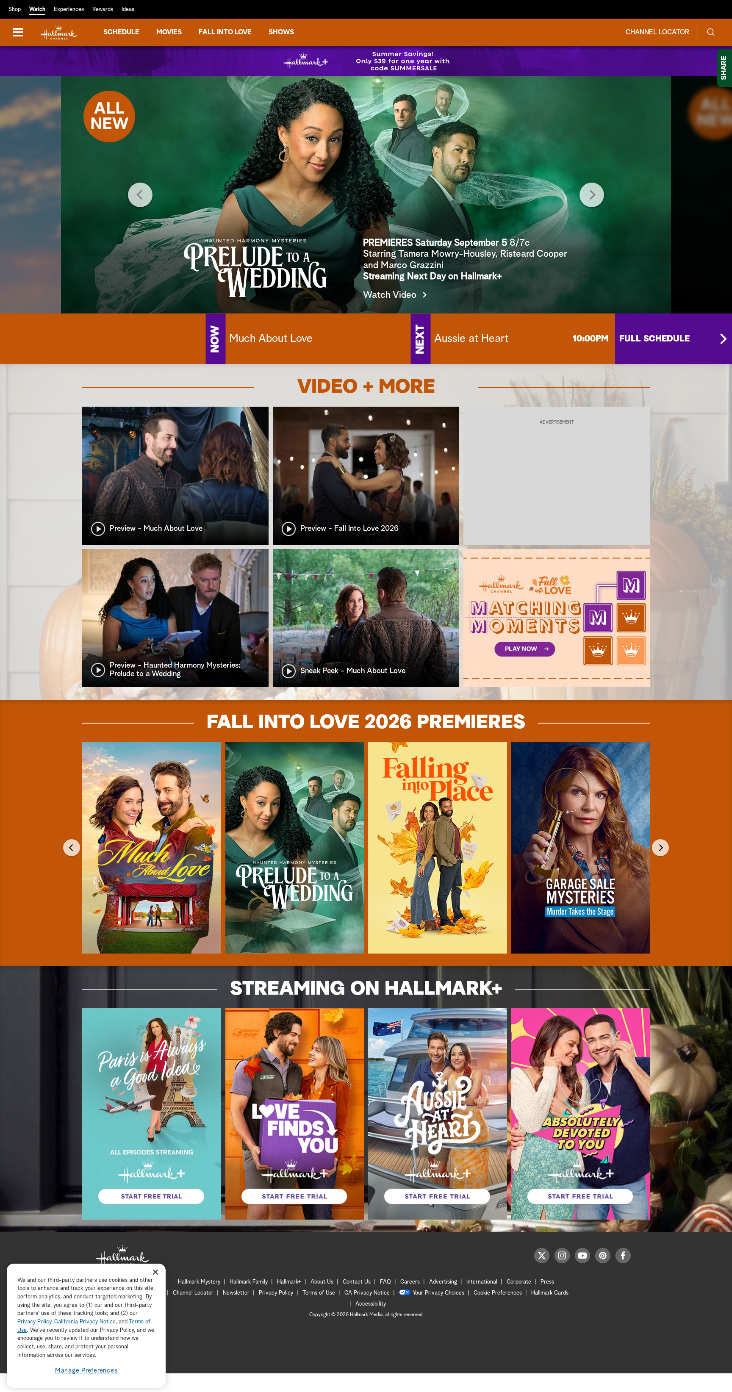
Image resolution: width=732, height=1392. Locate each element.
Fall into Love (225, 32)
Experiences (69, 9)
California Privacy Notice (85, 1322)
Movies (169, 32)
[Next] (592, 195)
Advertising (443, 1282)
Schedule (121, 32)
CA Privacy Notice (367, 1293)
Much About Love (271, 338)
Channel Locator (657, 32)
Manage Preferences (86, 1370)
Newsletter (236, 1293)
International (481, 1282)
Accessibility (370, 1304)
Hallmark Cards (549, 1293)
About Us (322, 1282)
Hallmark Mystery (199, 1282)
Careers (410, 1282)
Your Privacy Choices (438, 1293)
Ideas (128, 9)
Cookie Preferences (498, 1293)
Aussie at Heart (471, 338)
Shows (281, 32)
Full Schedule (654, 339)
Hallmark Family (249, 1282)
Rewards (102, 9)
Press (547, 1282)
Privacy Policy (276, 1293)
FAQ (385, 1282)
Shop (14, 9)
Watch (37, 9)
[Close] (155, 1272)
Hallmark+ (289, 1282)
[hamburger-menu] (18, 32)
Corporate (519, 1282)
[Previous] (140, 195)
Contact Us (357, 1282)
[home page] (59, 32)
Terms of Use (318, 1293)
